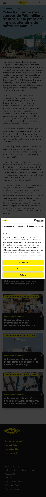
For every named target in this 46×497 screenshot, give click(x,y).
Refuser (23, 275)
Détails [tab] (20, 226)
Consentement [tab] (7, 226)
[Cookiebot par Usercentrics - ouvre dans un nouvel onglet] (34, 220)
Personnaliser (22, 269)
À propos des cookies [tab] (35, 226)
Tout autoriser (23, 262)
